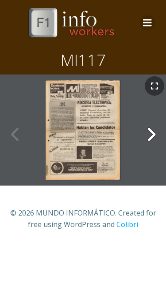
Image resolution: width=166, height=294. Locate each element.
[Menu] (147, 22)
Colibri (127, 224)
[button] (151, 134)
